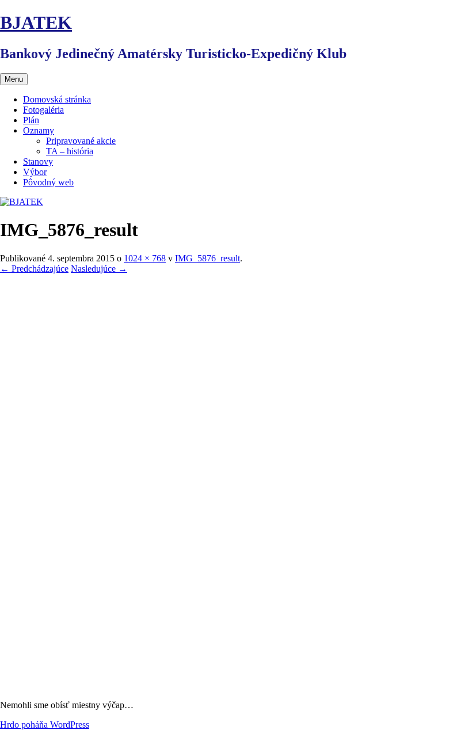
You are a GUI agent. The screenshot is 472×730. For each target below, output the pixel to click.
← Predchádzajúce (34, 268)
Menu (14, 79)
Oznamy (38, 130)
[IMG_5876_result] (236, 685)
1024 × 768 (145, 258)
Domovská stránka (57, 99)
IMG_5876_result (207, 258)
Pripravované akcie (81, 141)
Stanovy (38, 161)
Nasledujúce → (99, 268)
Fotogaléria (43, 110)
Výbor (35, 172)
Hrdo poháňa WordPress (44, 724)
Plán (31, 120)
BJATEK (36, 22)
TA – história (69, 151)
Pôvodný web (48, 182)
